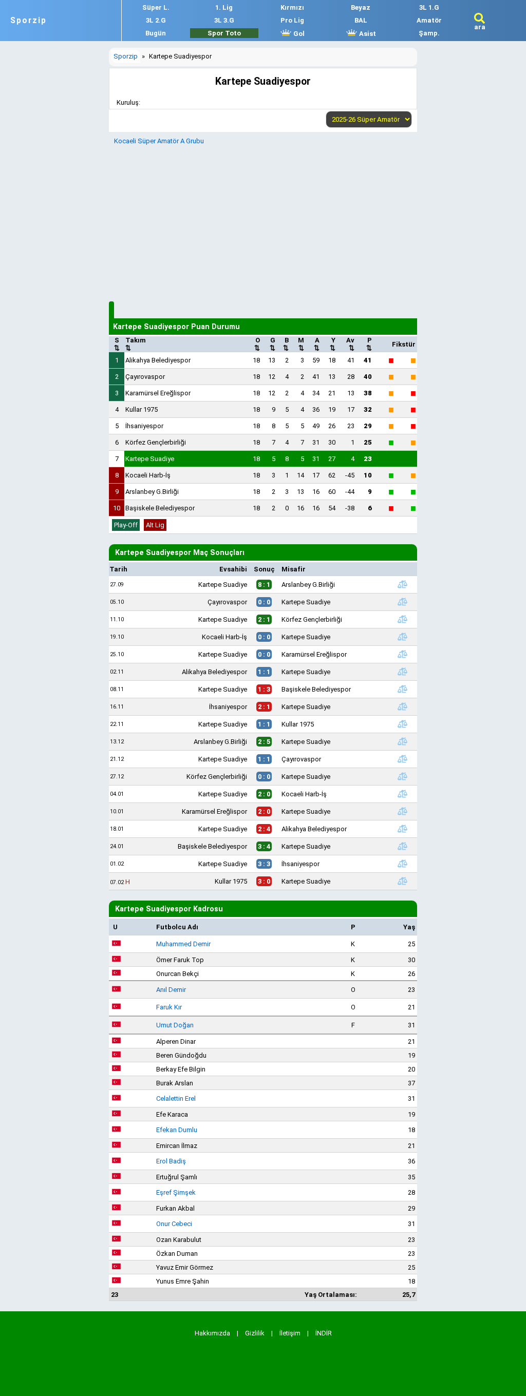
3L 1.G (429, 7)
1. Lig (224, 7)
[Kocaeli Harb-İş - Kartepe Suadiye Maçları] (402, 636)
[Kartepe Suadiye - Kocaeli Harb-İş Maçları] (402, 793)
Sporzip (28, 20)
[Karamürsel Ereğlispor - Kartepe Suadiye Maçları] (402, 811)
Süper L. (156, 7)
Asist (367, 33)
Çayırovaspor (145, 376)
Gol (298, 33)
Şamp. (429, 33)
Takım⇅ (135, 344)
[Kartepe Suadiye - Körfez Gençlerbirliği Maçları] (402, 619)
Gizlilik (255, 1333)
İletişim (289, 1333)
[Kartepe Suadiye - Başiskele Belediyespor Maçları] (402, 689)
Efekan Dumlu (176, 1130)
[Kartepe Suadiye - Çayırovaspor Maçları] (402, 759)
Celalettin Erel (176, 1098)
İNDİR (323, 1333)
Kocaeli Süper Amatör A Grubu (159, 141)
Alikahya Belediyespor (158, 360)
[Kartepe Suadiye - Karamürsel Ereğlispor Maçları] (402, 654)
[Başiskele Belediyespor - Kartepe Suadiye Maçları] (402, 846)
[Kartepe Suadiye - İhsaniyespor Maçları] (402, 863)
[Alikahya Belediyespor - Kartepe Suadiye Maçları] (402, 671)
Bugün (155, 33)
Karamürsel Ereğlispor (158, 393)
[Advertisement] (263, 222)
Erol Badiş (171, 1161)
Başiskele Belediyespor (160, 508)
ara (479, 27)
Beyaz (360, 7)
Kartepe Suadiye (149, 459)
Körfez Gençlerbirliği (155, 442)
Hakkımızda (212, 1333)
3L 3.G (224, 20)
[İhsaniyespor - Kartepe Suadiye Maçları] (402, 706)
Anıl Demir (171, 989)
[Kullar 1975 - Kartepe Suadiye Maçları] (402, 881)
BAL (360, 20)
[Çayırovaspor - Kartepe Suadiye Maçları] (402, 601)
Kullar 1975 (141, 409)
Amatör (429, 20)
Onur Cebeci (174, 1224)
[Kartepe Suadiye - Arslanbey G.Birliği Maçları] (402, 584)
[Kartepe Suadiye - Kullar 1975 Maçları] (402, 724)
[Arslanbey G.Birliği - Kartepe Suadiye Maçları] (402, 741)
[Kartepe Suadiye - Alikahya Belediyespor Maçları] (402, 828)
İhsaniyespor (144, 426)
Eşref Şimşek (176, 1192)
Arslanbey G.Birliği (152, 491)
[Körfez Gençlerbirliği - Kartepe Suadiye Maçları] (402, 776)
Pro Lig (292, 20)
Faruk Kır (169, 1007)
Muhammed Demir (183, 944)
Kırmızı (292, 7)
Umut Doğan (175, 1025)
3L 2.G (156, 20)
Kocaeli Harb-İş (148, 475)
